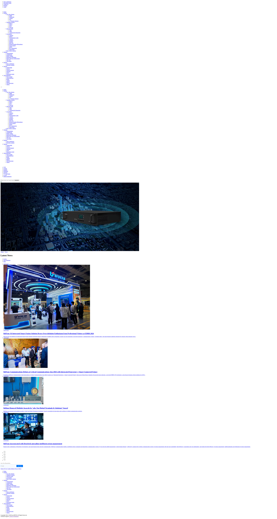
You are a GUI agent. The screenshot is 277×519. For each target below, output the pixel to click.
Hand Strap (11, 49)
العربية (5, 175)
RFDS (10, 47)
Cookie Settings (10, 468)
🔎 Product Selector (13, 21)
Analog (11, 18)
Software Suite (9, 28)
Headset (11, 41)
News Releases (6, 260)
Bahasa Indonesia (7, 176)
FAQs (7, 72)
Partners (5, 62)
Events (5, 259)
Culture (8, 80)
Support (5, 66)
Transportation (9, 53)
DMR (10, 15)
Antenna (11, 35)
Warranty (8, 71)
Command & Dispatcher (14, 32)
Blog (4, 261)
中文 (4, 167)
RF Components (13, 48)
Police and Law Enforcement (13, 58)
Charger (11, 39)
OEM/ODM (9, 67)
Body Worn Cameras (11, 50)
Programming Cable (13, 37)
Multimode (11, 17)
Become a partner (10, 65)
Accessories (9, 34)
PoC (10, 19)
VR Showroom (9, 83)
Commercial (9, 54)
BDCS (10, 23)
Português (5, 171)
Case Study (9, 61)
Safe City (8, 60)
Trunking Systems (10, 22)
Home (4, 11)
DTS (10, 26)
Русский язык (6, 173)
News (6, 252)
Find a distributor (7, 1)
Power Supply (12, 45)
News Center (9, 76)
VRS (10, 30)
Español (5, 170)
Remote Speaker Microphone (16, 44)
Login (4, 7)
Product (5, 13)
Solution (5, 52)
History (8, 82)
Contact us (5, 4)
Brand (7, 79)
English (5, 168)
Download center (7, 3)
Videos (8, 84)
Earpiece (11, 40)
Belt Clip (11, 43)
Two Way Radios (10, 14)
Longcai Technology (14, 516)
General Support (10, 70)
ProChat (11, 27)
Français (5, 172)
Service (8, 69)
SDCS (10, 24)
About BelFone (7, 75)
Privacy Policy (18, 468)
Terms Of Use (4, 468)
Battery (11, 36)
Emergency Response (11, 57)
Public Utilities (9, 56)
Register (5, 5)
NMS (10, 31)
